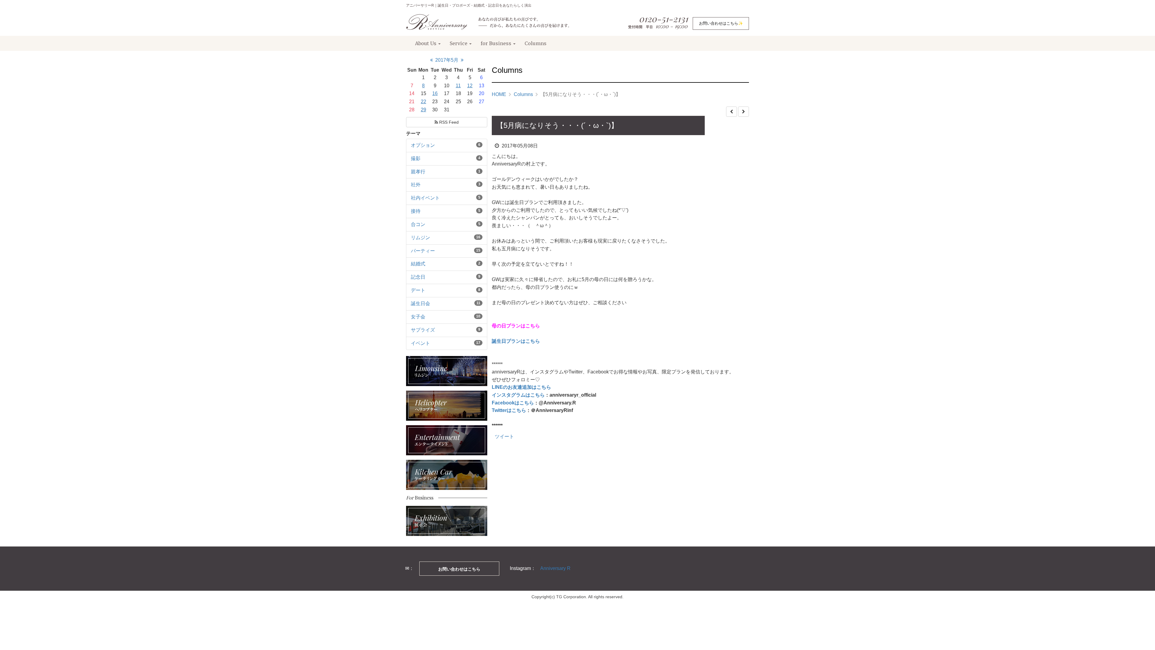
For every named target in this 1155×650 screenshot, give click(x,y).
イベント (420, 343)
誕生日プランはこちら (516, 341)
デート (418, 290)
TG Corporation (571, 596)
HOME (499, 94)
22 (423, 101)
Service (459, 43)
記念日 (418, 277)
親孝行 (418, 171)
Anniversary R (555, 568)
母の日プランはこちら (516, 325)
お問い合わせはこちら (459, 569)
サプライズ (423, 330)
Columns (536, 43)
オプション (423, 145)
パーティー (423, 250)
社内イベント (425, 197)
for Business (497, 43)
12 (470, 85)
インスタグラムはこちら (518, 395)
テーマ (413, 133)
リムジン (420, 237)
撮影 (415, 158)
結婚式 (418, 263)
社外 (415, 184)
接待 (415, 211)
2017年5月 (446, 60)
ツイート (504, 436)
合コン (418, 224)
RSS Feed (448, 122)
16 (435, 93)
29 (423, 109)
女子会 (418, 316)
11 (458, 85)
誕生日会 (420, 303)
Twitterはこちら (509, 410)
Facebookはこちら (513, 402)
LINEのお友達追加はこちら (521, 387)
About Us (426, 43)
